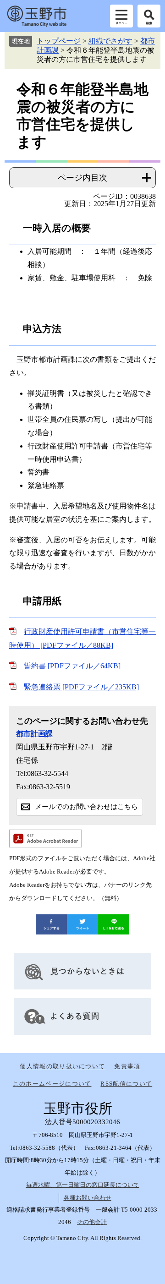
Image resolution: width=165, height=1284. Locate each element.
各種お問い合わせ (87, 1197)
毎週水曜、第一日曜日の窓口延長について (82, 1184)
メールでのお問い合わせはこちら (86, 806)
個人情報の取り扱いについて (62, 1066)
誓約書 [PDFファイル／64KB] (72, 666)
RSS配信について (126, 1083)
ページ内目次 (82, 177)
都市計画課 (34, 734)
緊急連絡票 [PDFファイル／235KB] (81, 687)
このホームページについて (52, 1083)
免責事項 (127, 1066)
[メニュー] (121, 16)
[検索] (149, 16)
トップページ (59, 41)
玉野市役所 (36, 16)
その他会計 (92, 1221)
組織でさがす (110, 41)
